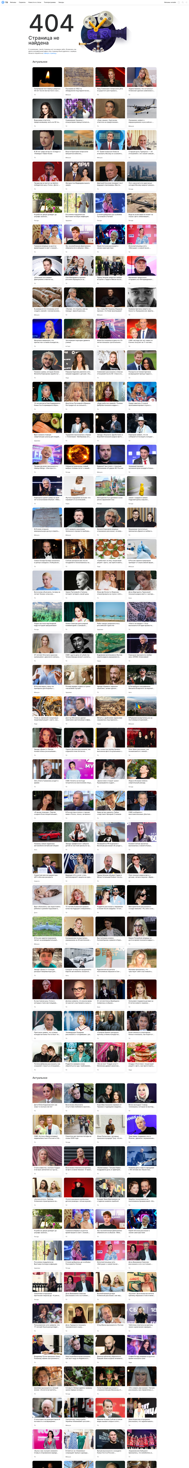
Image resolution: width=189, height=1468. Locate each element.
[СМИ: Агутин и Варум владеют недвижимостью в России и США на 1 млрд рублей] (47, 1318)
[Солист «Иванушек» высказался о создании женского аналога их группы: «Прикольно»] (110, 1120)
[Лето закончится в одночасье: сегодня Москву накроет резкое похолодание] (142, 176)
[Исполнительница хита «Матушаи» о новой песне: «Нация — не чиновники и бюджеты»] (142, 239)
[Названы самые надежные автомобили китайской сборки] (47, 837)
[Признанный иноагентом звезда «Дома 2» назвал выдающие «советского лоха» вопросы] (47, 1151)
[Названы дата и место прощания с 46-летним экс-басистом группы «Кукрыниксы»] (142, 1349)
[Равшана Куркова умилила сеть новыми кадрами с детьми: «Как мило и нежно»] (79, 365)
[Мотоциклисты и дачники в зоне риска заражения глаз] (110, 491)
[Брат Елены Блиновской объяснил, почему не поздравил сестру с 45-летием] (110, 1246)
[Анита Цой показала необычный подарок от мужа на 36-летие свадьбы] (47, 1088)
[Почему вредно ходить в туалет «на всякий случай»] (79, 679)
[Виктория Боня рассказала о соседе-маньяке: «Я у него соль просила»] (142, 900)
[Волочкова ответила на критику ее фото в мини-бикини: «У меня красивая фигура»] (79, 1349)
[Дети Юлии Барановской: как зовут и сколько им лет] (47, 1287)
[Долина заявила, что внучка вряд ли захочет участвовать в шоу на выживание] (79, 994)
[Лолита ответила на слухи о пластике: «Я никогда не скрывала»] (79, 1088)
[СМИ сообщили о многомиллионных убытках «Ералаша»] (142, 805)
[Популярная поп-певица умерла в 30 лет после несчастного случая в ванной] (47, 82)
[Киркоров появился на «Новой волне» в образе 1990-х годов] (142, 1088)
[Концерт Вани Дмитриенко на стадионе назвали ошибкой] (110, 1381)
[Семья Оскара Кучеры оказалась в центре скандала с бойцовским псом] (47, 554)
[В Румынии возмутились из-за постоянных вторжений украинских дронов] (142, 711)
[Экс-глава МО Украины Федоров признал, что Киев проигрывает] (110, 302)
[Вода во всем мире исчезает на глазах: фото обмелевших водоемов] (142, 208)
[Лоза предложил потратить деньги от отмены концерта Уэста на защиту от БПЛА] (110, 1214)
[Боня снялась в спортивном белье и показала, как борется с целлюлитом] (142, 1025)
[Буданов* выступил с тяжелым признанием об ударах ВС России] (110, 459)
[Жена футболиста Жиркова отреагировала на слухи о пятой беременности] (110, 585)
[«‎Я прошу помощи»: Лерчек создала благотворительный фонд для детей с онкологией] (47, 805)
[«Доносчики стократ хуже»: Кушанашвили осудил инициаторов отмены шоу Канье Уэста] (110, 774)
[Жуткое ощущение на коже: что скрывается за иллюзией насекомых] (79, 491)
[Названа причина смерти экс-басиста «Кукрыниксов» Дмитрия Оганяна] (142, 302)
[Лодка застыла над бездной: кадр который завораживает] (47, 617)
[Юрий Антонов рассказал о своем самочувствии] (110, 239)
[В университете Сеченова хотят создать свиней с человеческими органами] (47, 302)
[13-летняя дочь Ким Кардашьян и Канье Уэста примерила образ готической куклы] (47, 396)
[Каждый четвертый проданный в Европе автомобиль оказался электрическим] (79, 963)
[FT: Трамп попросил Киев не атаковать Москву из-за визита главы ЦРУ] (110, 145)
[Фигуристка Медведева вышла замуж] (79, 176)
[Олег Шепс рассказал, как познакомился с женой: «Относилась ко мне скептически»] (142, 742)
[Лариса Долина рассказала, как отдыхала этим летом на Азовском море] (79, 742)
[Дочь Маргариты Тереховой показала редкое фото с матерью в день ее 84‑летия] (142, 585)
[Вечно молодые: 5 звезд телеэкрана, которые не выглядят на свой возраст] (142, 1287)
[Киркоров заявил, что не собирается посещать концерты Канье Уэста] (142, 428)
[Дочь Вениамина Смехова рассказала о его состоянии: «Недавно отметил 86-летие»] (142, 1444)
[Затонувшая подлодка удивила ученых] (79, 333)
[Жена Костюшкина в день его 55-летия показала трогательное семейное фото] (110, 333)
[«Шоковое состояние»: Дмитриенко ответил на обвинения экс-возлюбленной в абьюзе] (47, 270)
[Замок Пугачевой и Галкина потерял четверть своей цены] (79, 585)
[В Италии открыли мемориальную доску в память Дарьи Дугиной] (47, 522)
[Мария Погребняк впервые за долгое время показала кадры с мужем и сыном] (142, 931)
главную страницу (49, 53)
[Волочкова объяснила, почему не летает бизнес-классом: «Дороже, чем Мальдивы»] (47, 585)
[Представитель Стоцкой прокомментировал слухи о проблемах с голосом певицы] (142, 396)
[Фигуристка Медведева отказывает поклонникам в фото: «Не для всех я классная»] (142, 1151)
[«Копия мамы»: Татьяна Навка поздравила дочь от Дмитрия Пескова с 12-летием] (110, 1349)
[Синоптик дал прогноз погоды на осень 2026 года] (79, 1318)
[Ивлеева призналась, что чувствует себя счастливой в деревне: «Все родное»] (142, 963)
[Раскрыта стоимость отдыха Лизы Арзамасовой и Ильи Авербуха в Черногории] (47, 1183)
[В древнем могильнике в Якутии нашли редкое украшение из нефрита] (110, 648)
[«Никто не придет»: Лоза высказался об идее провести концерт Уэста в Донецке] (142, 617)
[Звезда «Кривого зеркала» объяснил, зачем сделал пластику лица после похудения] (110, 679)
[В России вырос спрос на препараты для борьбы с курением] (47, 679)
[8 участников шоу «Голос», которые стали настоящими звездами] (47, 994)
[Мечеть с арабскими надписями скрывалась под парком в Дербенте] (110, 711)
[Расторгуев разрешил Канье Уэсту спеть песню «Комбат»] (47, 1214)
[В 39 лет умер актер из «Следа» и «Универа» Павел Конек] (47, 145)
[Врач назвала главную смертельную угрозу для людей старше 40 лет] (47, 428)
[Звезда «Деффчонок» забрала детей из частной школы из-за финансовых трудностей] (79, 837)
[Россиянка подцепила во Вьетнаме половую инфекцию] (79, 208)
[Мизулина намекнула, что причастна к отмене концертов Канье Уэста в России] (47, 333)
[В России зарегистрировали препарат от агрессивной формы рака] (142, 554)
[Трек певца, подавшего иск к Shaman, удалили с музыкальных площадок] (142, 1318)
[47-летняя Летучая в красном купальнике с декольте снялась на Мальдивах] (47, 648)
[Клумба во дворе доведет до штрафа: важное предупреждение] (47, 208)
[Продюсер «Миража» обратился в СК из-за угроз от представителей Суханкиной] (79, 1151)
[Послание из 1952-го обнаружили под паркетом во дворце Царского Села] (79, 82)
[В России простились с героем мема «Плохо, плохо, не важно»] (79, 805)
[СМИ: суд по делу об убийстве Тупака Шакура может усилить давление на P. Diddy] (79, 648)
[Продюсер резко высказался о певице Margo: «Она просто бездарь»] (47, 459)
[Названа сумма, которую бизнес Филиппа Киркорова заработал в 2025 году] (47, 365)
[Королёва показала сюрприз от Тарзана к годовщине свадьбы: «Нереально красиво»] (110, 1287)
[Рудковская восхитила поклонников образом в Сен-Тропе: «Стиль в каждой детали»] (110, 963)
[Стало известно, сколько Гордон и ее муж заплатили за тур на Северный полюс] (47, 1349)
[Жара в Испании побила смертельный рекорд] (142, 774)
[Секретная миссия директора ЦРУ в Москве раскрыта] (47, 868)
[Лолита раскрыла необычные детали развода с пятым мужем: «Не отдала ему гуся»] (79, 1381)
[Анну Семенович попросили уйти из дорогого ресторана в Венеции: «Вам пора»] (110, 82)
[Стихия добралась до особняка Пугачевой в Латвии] (110, 208)
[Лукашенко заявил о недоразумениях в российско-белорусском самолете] (142, 113)
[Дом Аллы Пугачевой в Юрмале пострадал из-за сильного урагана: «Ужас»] (79, 396)
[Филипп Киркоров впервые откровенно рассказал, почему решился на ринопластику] (110, 522)
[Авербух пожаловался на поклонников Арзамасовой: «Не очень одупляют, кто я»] (142, 1381)
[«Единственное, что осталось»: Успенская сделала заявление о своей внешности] (142, 82)
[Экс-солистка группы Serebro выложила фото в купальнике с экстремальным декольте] (110, 742)
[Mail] (3, 2)
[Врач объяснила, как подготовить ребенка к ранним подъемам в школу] (47, 900)
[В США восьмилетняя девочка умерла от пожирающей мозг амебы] (79, 1246)
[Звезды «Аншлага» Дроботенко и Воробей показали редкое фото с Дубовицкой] (110, 428)
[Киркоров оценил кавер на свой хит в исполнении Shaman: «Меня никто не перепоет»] (47, 491)
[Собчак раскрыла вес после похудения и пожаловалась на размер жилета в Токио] (79, 554)
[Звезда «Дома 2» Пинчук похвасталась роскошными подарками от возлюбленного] (47, 742)
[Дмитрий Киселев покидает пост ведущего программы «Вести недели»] (110, 176)
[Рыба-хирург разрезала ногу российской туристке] (110, 617)
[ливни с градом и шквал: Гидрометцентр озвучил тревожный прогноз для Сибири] (142, 491)
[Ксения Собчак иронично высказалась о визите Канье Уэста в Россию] (142, 837)
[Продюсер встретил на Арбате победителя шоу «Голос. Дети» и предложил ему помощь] (47, 176)
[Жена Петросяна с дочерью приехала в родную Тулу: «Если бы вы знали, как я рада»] (110, 1318)
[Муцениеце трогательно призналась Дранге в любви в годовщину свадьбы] (142, 522)
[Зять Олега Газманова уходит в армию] (47, 774)
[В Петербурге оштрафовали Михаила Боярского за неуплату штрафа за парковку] (142, 679)
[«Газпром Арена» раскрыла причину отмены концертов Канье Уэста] (110, 1025)
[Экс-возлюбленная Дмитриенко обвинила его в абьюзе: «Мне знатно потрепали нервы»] (79, 239)
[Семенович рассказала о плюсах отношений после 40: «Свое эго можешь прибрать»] (110, 365)
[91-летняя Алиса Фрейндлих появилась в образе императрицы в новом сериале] (110, 994)
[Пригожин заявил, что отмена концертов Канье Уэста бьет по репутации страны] (47, 1025)
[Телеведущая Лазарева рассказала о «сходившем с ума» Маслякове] (79, 1025)
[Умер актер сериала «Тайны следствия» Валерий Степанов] (110, 805)
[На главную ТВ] (6, 2)
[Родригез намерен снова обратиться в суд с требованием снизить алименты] (79, 1057)
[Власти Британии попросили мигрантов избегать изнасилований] (79, 145)
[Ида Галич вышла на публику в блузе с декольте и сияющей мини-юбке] (110, 1151)
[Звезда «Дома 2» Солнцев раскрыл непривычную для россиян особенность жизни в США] (47, 963)
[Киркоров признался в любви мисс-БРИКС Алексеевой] (142, 648)
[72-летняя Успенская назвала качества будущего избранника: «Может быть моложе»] (79, 900)
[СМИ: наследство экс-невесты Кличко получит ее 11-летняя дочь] (142, 333)
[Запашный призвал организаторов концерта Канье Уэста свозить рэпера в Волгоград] (142, 459)
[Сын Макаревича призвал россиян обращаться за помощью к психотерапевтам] (79, 270)
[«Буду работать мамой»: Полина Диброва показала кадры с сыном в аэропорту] (110, 396)
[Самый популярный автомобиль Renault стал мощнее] (110, 1088)
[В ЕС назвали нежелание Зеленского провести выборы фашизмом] (79, 522)
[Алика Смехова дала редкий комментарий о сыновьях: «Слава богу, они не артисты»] (79, 617)
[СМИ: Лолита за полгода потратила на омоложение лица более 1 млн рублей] (79, 774)
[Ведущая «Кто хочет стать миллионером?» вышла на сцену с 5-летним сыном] (79, 868)
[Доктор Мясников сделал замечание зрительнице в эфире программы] (79, 711)
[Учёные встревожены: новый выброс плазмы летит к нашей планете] (79, 459)
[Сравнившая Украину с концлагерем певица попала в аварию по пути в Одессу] (79, 113)
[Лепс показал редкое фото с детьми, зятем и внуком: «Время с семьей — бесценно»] (142, 868)
